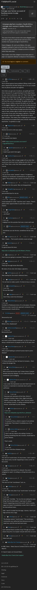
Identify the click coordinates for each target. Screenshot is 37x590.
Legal (2, 573)
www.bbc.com (4, 15)
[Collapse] (3, 79)
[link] (6, 18)
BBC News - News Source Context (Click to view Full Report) (18, 547)
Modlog (3, 570)
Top (8, 71)
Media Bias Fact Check (8, 555)
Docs (2, 580)
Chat (3, 75)
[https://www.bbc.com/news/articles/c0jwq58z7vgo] (32, 13)
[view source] (21, 19)
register (18, 61)
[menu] (34, 2)
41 (3, 18)
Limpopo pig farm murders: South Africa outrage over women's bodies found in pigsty (17, 26)
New (22, 71)
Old (27, 71)
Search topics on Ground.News (12, 552)
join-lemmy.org (5, 587)
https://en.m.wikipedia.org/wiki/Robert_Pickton (16, 250)
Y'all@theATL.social (8, 2)
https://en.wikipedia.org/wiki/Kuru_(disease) (17, 412)
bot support (20, 555)
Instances (4, 576)
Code (3, 583)
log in (12, 61)
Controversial (15, 71)
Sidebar (4, 67)
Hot (3, 71)
